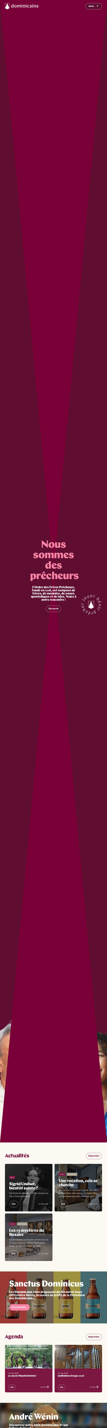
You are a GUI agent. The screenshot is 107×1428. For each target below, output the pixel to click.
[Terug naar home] (24, 6)
